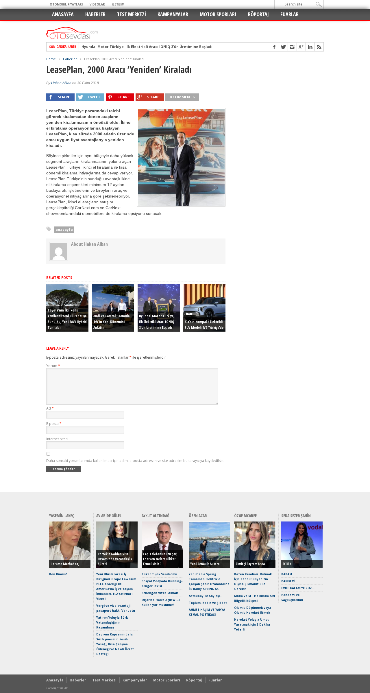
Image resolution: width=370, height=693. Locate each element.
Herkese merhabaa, (65, 563)
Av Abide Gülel (108, 515)
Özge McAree (245, 515)
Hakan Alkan (61, 83)
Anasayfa (63, 14)
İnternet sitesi (57, 438)
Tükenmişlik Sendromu (159, 574)
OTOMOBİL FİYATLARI (66, 4)
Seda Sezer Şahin (296, 515)
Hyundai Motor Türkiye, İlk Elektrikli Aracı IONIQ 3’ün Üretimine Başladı (147, 47)
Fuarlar (289, 14)
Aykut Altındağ (155, 515)
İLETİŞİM (118, 4)
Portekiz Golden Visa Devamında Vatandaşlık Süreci (115, 559)
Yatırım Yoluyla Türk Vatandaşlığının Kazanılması (112, 622)
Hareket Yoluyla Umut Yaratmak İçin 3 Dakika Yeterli (252, 624)
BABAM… (288, 574)
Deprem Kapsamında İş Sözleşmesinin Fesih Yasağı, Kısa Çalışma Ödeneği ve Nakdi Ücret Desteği (115, 644)
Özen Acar (198, 515)
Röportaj (258, 14)
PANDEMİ (288, 581)
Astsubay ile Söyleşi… (205, 596)
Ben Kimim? (58, 574)
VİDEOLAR (97, 4)
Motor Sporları (218, 14)
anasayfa (64, 229)
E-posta (54, 423)
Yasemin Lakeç (61, 515)
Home (51, 59)
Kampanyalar (173, 14)
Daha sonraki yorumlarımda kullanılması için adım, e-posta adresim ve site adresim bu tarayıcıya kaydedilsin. (135, 460)
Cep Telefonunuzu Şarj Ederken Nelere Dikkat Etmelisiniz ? (160, 559)
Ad (50, 408)
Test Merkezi (131, 14)
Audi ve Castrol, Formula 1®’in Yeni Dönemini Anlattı (111, 322)
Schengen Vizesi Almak (160, 593)
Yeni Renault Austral (205, 563)
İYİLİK (287, 563)
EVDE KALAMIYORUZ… (297, 588)
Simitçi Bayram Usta (250, 563)
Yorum (53, 365)
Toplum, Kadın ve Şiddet (208, 603)
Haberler (95, 14)
